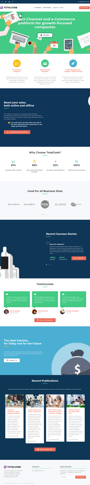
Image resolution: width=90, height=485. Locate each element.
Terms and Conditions (9, 483)
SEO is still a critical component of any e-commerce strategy (55, 411)
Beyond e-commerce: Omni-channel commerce (13, 411)
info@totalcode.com (85, 2)
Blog (61, 7)
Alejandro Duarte (14, 436)
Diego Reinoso (74, 439)
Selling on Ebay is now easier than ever (74, 411)
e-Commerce (37, 7)
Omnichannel (47, 7)
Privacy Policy (19, 483)
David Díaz (33, 441)
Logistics (56, 7)
